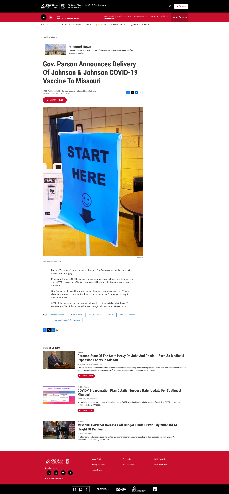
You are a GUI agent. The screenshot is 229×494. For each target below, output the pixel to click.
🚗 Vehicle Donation (140, 25)
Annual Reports (97, 470)
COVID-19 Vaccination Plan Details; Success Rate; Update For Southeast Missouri (129, 392)
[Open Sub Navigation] (47, 25)
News (43, 25)
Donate (182, 6)
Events (89, 25)
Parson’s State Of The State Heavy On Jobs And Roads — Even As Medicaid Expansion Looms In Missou (131, 358)
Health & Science (50, 37)
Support (77, 25)
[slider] (54, 17)
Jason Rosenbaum (84, 364)
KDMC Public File (160, 465)
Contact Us (127, 459)
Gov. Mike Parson (94, 315)
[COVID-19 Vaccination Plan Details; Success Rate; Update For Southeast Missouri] (59, 395)
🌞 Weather (100, 25)
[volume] (51, 17)
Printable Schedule (118, 25)
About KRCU (96, 459)
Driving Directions (98, 465)
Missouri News (80, 47)
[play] (43, 17)
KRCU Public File (129, 465)
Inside (65, 25)
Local (53, 25)
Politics (80, 352)
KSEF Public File (160, 459)
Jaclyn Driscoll (82, 433)
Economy (80, 421)
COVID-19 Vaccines (127, 315)
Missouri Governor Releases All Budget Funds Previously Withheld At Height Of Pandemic (127, 427)
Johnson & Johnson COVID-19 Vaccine (65, 320)
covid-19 (111, 315)
